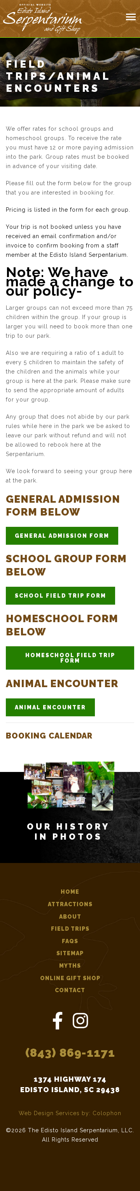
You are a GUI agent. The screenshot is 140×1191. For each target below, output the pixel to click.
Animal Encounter (50, 707)
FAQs (70, 941)
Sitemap (70, 953)
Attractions (70, 904)
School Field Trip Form (60, 596)
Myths (70, 966)
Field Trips (70, 929)
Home (70, 892)
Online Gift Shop (70, 978)
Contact (70, 990)
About (70, 917)
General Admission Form (62, 536)
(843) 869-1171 (70, 1052)
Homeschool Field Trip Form (70, 658)
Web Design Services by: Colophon (70, 1113)
